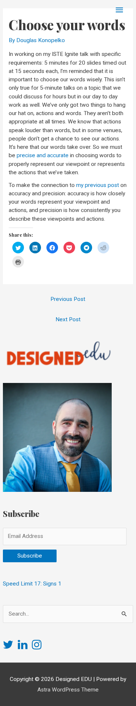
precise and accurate (43, 155)
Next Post (68, 319)
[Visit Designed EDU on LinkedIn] (23, 647)
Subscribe (29, 555)
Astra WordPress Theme (68, 689)
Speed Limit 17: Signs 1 (32, 583)
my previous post (97, 185)
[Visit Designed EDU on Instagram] (37, 647)
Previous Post (67, 299)
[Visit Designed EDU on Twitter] (8, 647)
